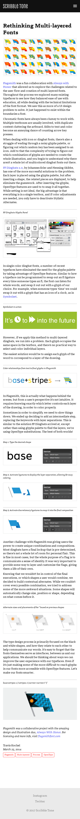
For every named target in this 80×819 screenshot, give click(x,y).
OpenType (48, 754)
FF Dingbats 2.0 (13, 167)
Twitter (40, 801)
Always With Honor (49, 732)
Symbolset (10, 296)
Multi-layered (23, 754)
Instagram (40, 795)
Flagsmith (9, 83)
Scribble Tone (15, 6)
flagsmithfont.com (49, 736)
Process (36, 754)
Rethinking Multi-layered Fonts (37, 28)
